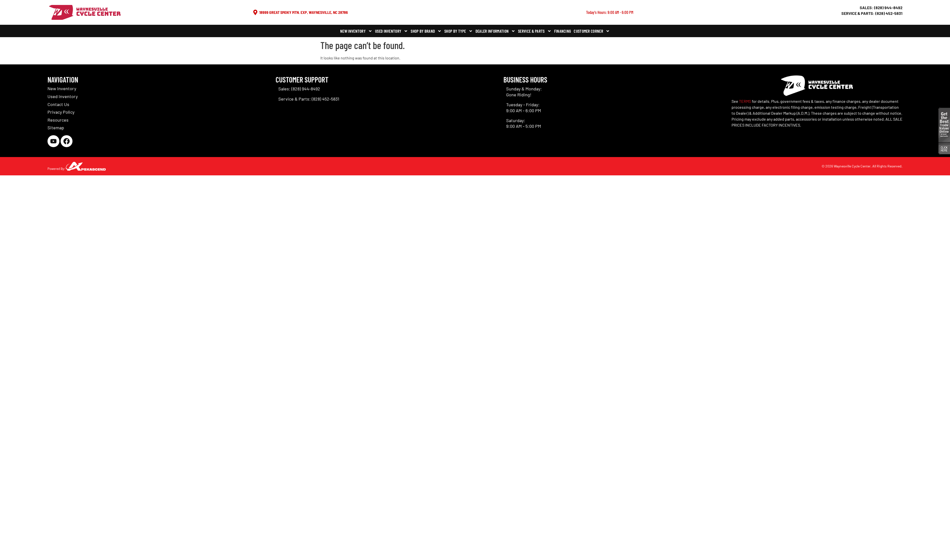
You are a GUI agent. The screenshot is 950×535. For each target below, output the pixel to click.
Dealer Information (492, 30)
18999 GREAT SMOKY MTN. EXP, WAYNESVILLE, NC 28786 (303, 12)
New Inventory (353, 30)
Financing (562, 30)
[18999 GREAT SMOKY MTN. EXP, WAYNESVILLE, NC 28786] (255, 12)
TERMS (745, 101)
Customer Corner (588, 30)
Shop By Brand (423, 30)
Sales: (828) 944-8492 (881, 7)
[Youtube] (53, 141)
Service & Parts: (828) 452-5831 (871, 13)
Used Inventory (388, 30)
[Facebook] (66, 141)
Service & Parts (531, 30)
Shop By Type (455, 30)
